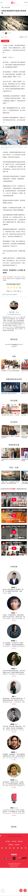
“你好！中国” (14, 467)
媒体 (5, 294)
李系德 (12, 780)
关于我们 (7, 841)
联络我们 (11, 844)
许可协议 (14, 841)
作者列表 (17, 844)
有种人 (12, 808)
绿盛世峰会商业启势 (14, 379)
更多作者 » (14, 826)
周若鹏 (12, 724)
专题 (14, 356)
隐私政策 (20, 841)
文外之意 (7, 7)
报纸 (9, 294)
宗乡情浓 (14, 422)
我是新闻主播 (14, 445)
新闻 (12, 294)
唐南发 (13, 752)
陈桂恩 (13, 641)
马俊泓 (13, 613)
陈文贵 (9, 33)
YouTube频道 (11, 489)
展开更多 (14, 620)
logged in (15, 344)
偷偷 (13, 696)
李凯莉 (13, 668)
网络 (16, 294)
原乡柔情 (14, 400)
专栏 (2, 7)
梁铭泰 (13, 587)
